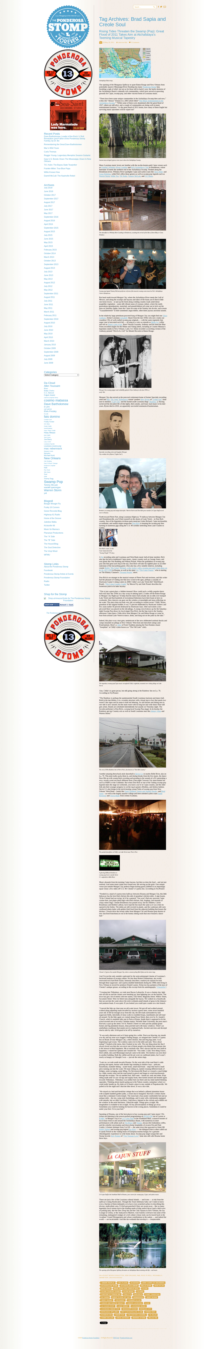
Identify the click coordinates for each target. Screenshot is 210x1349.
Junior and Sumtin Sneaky (147, 791)
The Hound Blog (51, 544)
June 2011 (48, 304)
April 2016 (48, 224)
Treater (139, 1123)
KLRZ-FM (148, 1116)
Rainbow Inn (106, 1315)
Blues (46, 388)
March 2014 (49, 257)
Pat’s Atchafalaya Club (140, 167)
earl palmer (48, 409)
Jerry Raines (115, 1136)
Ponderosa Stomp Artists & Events (59, 574)
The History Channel (137, 1315)
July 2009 (48, 359)
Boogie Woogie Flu (52, 504)
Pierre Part (150, 1312)
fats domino (52, 416)
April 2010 (48, 337)
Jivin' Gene (47, 437)
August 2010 (49, 323)
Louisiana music (139, 1306)
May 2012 (48, 290)
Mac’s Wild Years (51, 148)
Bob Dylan (159, 1285)
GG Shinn (149, 176)
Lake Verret (123, 1306)
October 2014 (50, 253)
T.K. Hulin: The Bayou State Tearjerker (60, 165)
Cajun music (128, 1291)
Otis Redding (48, 461)
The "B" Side (49, 540)
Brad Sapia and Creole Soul (126, 1288)
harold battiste (48, 428)
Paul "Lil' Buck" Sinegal (50, 463)
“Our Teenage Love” (131, 1136)
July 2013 (48, 272)
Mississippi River (130, 1309)
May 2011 (48, 308)
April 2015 (48, 246)
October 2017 (50, 195)
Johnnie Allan (134, 1300)
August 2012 (49, 283)
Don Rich (136, 523)
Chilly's (127, 1294)
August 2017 (49, 202)
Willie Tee (115, 176)
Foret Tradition (130, 791)
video (119, 625)
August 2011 (49, 297)
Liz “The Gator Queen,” (145, 570)
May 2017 (48, 213)
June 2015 (48, 239)
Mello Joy (155, 322)
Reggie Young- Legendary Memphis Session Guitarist (67, 155)
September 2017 (51, 199)
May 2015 (48, 242)
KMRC (102, 1118)
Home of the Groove (52, 518)
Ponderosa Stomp (149, 87)
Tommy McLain (134, 176)
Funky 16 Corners (51, 507)
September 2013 (51, 264)
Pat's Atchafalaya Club (132, 1312)
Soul (45, 474)
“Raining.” (153, 402)
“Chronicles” (161, 987)
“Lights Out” (157, 399)
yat (45, 493)
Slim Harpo (47, 472)
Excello (46, 414)
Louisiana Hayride (49, 444)
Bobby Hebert (104, 1129)
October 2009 (50, 348)
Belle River (146, 1285)
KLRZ (147, 1303)
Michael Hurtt (49, 455)
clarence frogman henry (51, 397)
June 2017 (48, 210)
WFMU (47, 555)
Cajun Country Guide (110, 1291)
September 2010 (51, 319)
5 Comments (135, 42)
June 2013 (48, 275)
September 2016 (51, 217)
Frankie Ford (48, 419)
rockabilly (124, 318)
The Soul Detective (52, 547)
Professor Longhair (49, 465)
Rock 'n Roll (146, 1275)
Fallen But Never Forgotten (111, 1275)
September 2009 (51, 352)
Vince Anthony (123, 1317)
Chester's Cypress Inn (111, 1294)
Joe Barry (132, 1129)
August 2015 (49, 231)
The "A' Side (49, 536)
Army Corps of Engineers (153, 1282)
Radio (46, 581)
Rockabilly (157, 1275)
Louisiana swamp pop (110, 1309)
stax (45, 476)
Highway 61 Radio (52, 515)
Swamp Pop (103, 1277)
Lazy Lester (47, 441)
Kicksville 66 (49, 526)
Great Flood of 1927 (121, 1297)
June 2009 (48, 363)
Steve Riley (158, 172)
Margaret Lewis (48, 451)
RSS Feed (116, 1338)
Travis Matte (115, 796)
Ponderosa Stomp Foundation (57, 578)
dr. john (47, 407)
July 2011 (48, 301)
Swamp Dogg (48, 479)
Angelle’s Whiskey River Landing (114, 167)
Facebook (48, 570)
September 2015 (51, 228)
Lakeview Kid (122, 42)
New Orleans (130, 1275)
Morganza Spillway (109, 1312)
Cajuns (140, 1291)
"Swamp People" (108, 1282)
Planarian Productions (53, 533)
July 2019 (48, 188)
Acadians (135, 1282)
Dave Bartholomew (56, 404)
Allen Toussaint (52, 386)
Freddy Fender (49, 422)
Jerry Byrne (145, 399)
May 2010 (48, 334)
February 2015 (50, 250)
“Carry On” (115, 402)
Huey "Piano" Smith (49, 430)
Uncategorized (115, 1277)
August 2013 (49, 268)
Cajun (145, 1288)
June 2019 (48, 191)
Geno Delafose (105, 174)
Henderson (138, 1297)
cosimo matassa (56, 400)
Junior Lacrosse (134, 1303)
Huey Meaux (49, 433)
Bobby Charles (49, 391)
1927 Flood (122, 1282)
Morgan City (145, 1309)
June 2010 (48, 330)
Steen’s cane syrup (115, 324)
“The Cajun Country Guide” (116, 584)
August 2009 (49, 356)
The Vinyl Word (50, 551)
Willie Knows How (52, 172)
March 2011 (49, 312)
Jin (102, 557)
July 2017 (48, 206)
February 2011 (50, 315)
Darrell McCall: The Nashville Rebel (59, 176)
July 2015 (48, 235)
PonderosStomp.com (126, 1338)
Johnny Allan (155, 711)
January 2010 (50, 345)
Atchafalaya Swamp (129, 1285)
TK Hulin (123, 176)
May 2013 (48, 279)
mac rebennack (53, 448)
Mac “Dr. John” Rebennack (117, 399)
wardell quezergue (52, 487)
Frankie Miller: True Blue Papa (57, 168)
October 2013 (50, 261)
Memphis (47, 453)
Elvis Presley (50, 411)
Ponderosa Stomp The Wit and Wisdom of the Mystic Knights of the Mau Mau (68, 26)
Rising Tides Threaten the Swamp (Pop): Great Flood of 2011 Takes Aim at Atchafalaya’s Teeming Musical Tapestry (131, 34)
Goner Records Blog (53, 511)
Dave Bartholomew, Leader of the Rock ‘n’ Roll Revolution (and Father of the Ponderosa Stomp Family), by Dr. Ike (64, 138)
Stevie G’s (139, 774)
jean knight (47, 435)
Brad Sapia (106, 1288)
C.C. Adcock (49, 393)
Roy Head (47, 470)
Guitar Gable (48, 426)
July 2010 (48, 326)
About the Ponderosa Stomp (56, 567)
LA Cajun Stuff (128, 1118)
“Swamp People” (126, 572)
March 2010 (49, 341)
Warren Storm (104, 176)
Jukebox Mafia (50, 522)
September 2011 (51, 293)
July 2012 (48, 286)
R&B (138, 1275)
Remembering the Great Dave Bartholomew (63, 144)
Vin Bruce (129, 1123)
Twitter (47, 585)
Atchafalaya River (109, 1285)
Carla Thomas (50, 152)
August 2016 (49, 221)
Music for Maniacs (52, 529)
